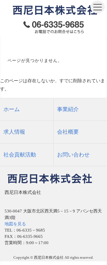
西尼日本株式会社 (49, 258)
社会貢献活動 (19, 155)
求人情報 (14, 132)
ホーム (11, 109)
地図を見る (15, 224)
